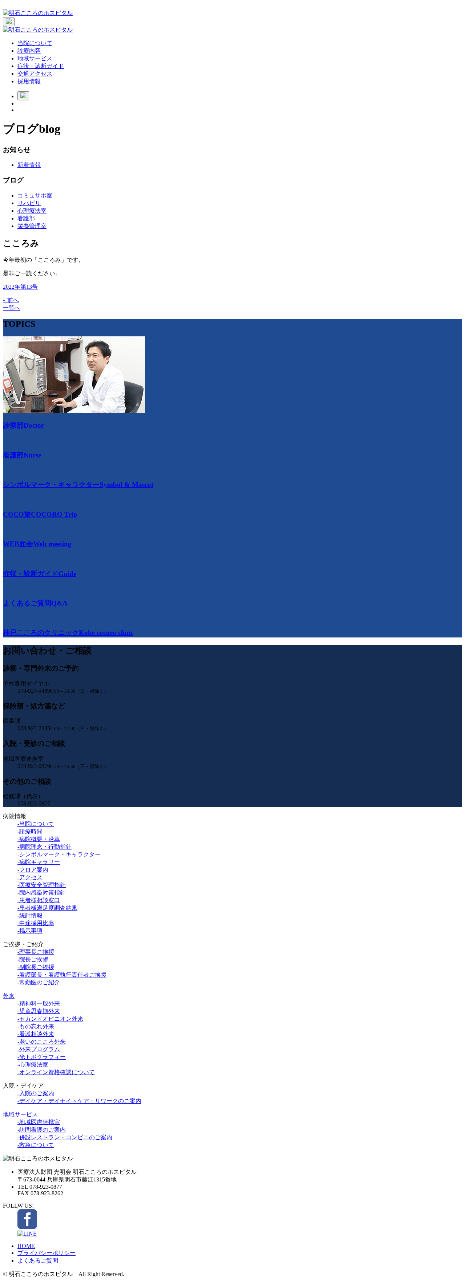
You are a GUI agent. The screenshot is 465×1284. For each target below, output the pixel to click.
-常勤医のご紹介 (38, 982)
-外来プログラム (38, 1049)
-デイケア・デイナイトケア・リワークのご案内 (79, 1101)
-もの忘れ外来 (35, 1026)
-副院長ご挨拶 (35, 967)
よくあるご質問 (37, 1260)
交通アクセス (34, 74)
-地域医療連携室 (38, 1122)
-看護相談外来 (35, 1034)
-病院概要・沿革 (38, 839)
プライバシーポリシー (46, 1253)
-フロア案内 (32, 870)
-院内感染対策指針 (41, 892)
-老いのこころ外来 (41, 1042)
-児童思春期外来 (38, 1011)
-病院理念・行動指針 (44, 847)
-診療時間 (30, 831)
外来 (9, 996)
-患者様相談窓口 (38, 900)
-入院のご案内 (35, 1093)
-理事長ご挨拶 (35, 952)
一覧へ (11, 308)
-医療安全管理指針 (41, 885)
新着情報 (29, 165)
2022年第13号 (20, 287)
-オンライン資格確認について (56, 1072)
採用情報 (29, 81)
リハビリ (29, 203)
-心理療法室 (32, 1064)
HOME (26, 1246)
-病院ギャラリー (38, 862)
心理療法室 (31, 211)
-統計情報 (30, 915)
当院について (34, 43)
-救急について (35, 1145)
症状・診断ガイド (40, 66)
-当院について (35, 824)
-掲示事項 (30, 931)
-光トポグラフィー (41, 1057)
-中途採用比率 (35, 923)
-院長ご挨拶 (32, 959)
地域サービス (34, 58)
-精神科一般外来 (38, 1003)
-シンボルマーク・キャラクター (59, 854)
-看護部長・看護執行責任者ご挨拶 (61, 975)
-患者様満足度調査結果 (47, 908)
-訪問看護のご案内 (41, 1130)
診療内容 (29, 51)
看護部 (26, 218)
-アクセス (30, 877)
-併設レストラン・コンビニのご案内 (64, 1137)
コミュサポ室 (34, 195)
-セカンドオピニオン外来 (50, 1019)
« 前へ (11, 300)
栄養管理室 (31, 226)
